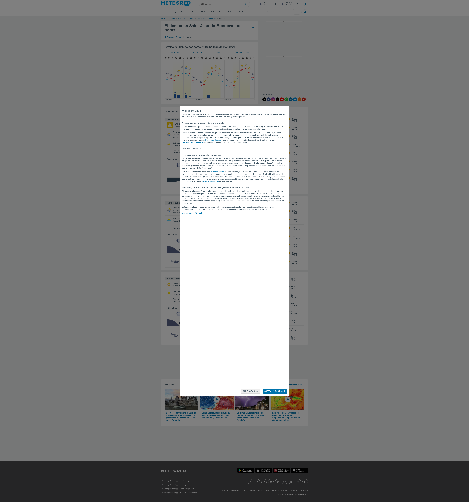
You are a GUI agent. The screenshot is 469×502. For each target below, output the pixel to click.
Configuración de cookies (192, 142)
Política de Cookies (213, 140)
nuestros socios (217, 172)
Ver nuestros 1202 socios (193, 213)
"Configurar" (187, 181)
